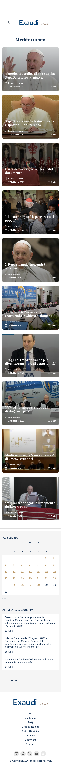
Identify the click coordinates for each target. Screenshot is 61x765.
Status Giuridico (30, 731)
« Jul (4, 598)
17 (6, 578)
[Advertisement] (30, 8)
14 (38, 571)
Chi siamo (30, 718)
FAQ (30, 722)
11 (14, 571)
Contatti (30, 744)
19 (22, 578)
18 (14, 578)
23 (54, 578)
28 (38, 585)
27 (30, 585)
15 (46, 571)
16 (54, 571)
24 (6, 585)
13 (30, 571)
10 (6, 571)
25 (14, 585)
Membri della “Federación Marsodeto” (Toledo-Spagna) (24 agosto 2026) (30, 660)
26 (22, 585)
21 (38, 578)
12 (22, 571)
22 (46, 578)
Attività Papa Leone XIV (17, 610)
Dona (31, 713)
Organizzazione (30, 726)
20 (30, 578)
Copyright (30, 740)
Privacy (30, 735)
